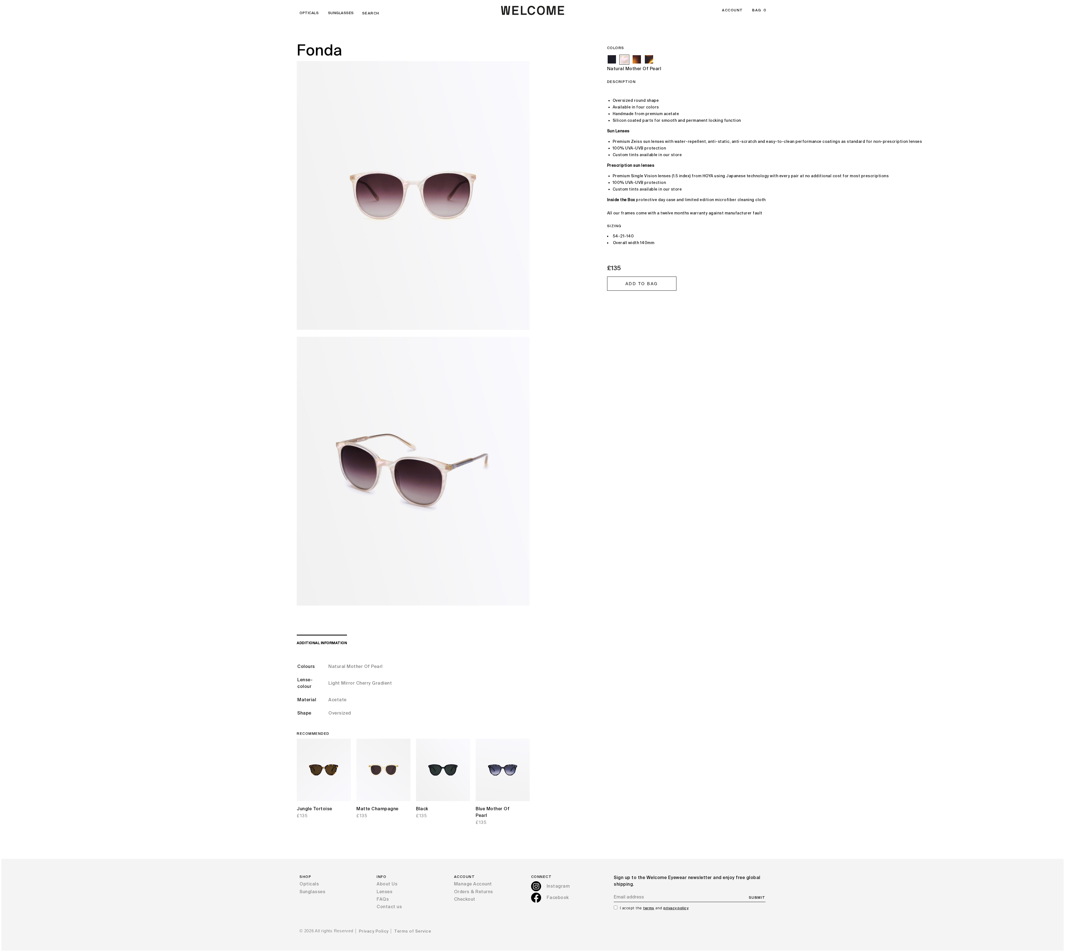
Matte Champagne (377, 809)
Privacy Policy (374, 931)
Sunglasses (341, 13)
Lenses (384, 892)
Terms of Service (412, 931)
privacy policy (675, 908)
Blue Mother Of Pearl (492, 812)
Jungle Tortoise (314, 809)
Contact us (389, 907)
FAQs (383, 899)
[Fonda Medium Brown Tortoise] (637, 59)
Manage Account (473, 884)
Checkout (464, 899)
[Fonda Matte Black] (612, 59)
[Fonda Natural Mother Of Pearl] (624, 59)
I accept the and (654, 908)
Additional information (322, 643)
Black (422, 809)
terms (648, 908)
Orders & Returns (473, 892)
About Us (387, 884)
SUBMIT (757, 898)
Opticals (309, 13)
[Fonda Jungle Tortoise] (649, 59)
